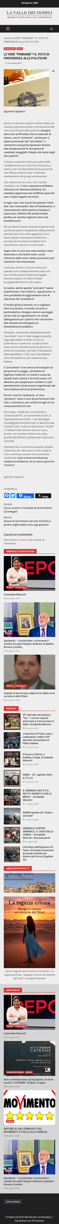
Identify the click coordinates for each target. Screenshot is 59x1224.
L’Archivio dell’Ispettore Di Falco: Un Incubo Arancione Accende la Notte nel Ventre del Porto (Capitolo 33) (12, 854)
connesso (23, 539)
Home (7, 38)
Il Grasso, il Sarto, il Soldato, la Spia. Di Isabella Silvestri (12, 759)
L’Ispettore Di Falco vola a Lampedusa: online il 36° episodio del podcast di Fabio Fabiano (12, 740)
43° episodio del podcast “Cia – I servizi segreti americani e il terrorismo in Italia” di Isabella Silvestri (12, 721)
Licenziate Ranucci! (29, 573)
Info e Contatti (13, 1201)
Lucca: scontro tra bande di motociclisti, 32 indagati (28, 508)
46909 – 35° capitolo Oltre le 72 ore (12, 778)
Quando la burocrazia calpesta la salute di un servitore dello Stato (29, 672)
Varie (19, 49)
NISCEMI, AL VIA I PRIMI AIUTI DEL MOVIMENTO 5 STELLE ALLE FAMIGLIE (29, 1107)
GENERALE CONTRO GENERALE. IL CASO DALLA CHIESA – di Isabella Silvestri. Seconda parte (12, 835)
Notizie (10, 587)
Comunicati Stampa (15, 1072)
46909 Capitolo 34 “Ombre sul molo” (12, 816)
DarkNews (21, 1220)
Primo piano (10, 49)
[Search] (51, 29)
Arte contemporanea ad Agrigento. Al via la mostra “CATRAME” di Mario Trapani (29, 1058)
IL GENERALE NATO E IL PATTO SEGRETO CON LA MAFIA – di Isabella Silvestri (12, 797)
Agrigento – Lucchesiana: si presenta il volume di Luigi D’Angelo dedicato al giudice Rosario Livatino (29, 619)
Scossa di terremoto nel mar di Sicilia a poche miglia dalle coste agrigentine (27, 521)
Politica (10, 1121)
